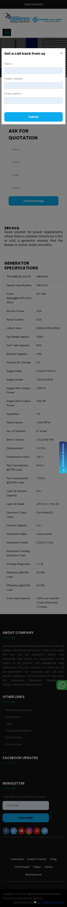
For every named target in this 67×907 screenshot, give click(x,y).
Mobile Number (13, 79)
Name (8, 64)
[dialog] (33, 453)
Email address (12, 94)
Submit (33, 117)
